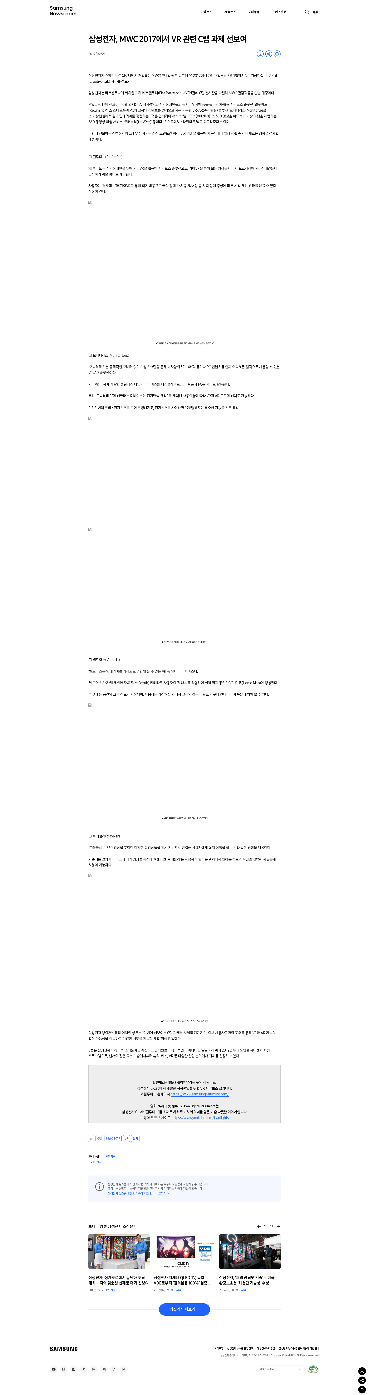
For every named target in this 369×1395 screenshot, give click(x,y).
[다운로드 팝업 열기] (362, 1371)
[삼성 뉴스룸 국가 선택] (315, 11)
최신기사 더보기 (182, 1309)
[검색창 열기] (307, 11)
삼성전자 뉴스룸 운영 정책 (240, 1348)
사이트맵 (218, 1348)
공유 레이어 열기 (268, 53)
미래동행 (253, 12)
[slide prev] (259, 1226)
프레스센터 (279, 12)
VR (126, 1138)
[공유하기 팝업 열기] (362, 1380)
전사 (135, 1138)
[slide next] (278, 1226)
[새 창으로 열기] (313, 1369)
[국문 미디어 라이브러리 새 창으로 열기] (104, 1369)
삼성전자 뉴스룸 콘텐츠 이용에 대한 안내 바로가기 (137, 1193)
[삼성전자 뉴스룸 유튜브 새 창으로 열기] (54, 1369)
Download (260, 53)
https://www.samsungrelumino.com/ (200, 1094)
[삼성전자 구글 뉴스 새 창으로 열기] (124, 1369)
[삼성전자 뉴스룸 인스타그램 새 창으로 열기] (64, 1369)
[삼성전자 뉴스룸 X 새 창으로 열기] (84, 1369)
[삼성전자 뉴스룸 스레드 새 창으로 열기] (94, 1369)
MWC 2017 (113, 1138)
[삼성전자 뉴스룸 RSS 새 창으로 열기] (114, 1369)
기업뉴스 (206, 12)
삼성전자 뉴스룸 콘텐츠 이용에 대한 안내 (299, 1348)
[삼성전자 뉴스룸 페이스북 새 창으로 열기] (74, 1369)
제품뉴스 (230, 12)
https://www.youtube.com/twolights (200, 1117)
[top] (362, 1389)
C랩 (99, 1138)
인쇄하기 (277, 53)
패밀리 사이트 (267, 1369)
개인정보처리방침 (266, 1348)
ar (91, 1138)
